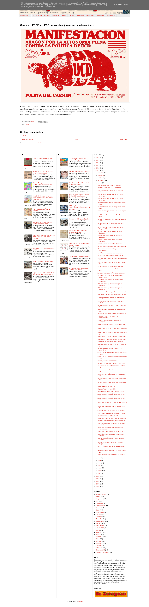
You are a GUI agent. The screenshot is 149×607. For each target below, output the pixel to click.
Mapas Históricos (25, 15)
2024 (98, 163)
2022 (98, 168)
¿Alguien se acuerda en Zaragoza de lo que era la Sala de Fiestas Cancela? (44, 237)
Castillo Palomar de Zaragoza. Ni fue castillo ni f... (112, 410)
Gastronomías (100, 521)
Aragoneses (80, 15)
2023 (98, 165)
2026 (98, 158)
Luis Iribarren (100, 15)
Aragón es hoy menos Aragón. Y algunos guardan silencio (42, 222)
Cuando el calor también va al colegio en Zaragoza (77, 159)
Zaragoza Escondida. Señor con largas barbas (111, 273)
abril (99, 465)
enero (100, 473)
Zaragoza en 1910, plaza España (78, 219)
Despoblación (100, 512)
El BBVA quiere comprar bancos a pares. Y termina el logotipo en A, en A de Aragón (79, 207)
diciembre (101, 173)
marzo (100, 468)
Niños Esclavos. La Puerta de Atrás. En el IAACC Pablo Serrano (79, 195)
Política (98, 534)
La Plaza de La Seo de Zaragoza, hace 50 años (112, 336)
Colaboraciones (100, 505)
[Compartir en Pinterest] (47, 122)
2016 (98, 486)
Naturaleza (99, 532)
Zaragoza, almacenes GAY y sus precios (109, 188)
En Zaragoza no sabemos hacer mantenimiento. (112, 246)
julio (99, 458)
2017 (98, 484)
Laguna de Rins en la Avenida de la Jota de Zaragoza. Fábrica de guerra (43, 273)
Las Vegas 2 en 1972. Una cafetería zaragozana (112, 418)
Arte (97, 501)
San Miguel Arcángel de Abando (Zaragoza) (110, 342)
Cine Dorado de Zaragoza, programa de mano (111, 413)
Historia (27, 124)
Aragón (64, 15)
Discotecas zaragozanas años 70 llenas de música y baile (42, 172)
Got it (126, 5)
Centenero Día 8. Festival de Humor (79, 256)
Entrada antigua (123, 140)
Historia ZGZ (55, 15)
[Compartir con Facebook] (45, 122)
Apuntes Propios (101, 494)
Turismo (98, 545)
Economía (99, 516)
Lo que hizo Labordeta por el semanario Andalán (112, 292)
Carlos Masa (89, 15)
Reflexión (99, 537)
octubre (100, 178)
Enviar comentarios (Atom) (36, 143)
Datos (97, 510)
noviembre (101, 175)
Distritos (98, 514)
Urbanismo (99, 548)
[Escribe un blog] (41, 122)
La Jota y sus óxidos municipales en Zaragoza (111, 255)
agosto (100, 183)
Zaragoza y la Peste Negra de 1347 (108, 415)
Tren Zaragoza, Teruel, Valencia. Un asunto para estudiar (79, 183)
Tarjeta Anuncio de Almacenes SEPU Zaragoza (111, 431)
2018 (98, 481)
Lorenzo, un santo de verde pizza (107, 361)
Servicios (98, 541)
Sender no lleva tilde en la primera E (79, 171)
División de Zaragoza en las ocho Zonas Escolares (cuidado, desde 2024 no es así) (43, 197)
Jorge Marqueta (110, 15)
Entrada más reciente (27, 140)
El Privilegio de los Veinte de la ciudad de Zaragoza (78, 231)
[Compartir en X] (43, 122)
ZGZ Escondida (37, 15)
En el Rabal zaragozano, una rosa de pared (110, 253)
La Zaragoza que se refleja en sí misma (109, 185)
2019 (98, 479)
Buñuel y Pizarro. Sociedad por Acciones (110, 244)
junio (99, 460)
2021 (98, 170)
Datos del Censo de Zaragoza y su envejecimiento (108, 316)
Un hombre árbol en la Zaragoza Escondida (110, 266)
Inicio (76, 140)
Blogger (80, 602)
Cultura (98, 508)
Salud (97, 539)
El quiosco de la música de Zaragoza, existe (111, 391)
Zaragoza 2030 (100, 550)
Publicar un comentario (30, 136)
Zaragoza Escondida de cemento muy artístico (111, 421)
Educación (99, 519)
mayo (99, 463)
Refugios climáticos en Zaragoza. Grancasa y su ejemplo (78, 268)
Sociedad (99, 543)
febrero (100, 470)
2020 (98, 476)
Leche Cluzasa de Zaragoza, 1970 (43, 261)
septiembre (101, 180)
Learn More (117, 5)
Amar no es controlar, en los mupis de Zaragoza (112, 313)
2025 (98, 160)
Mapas (98, 530)
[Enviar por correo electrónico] (39, 122)
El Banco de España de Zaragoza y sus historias (112, 363)
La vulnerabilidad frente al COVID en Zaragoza (111, 454)
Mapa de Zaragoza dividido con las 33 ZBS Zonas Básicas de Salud (43, 183)
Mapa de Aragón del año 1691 (107, 386)
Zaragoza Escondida (102, 552)
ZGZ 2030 (71, 15)
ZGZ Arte (47, 15)
